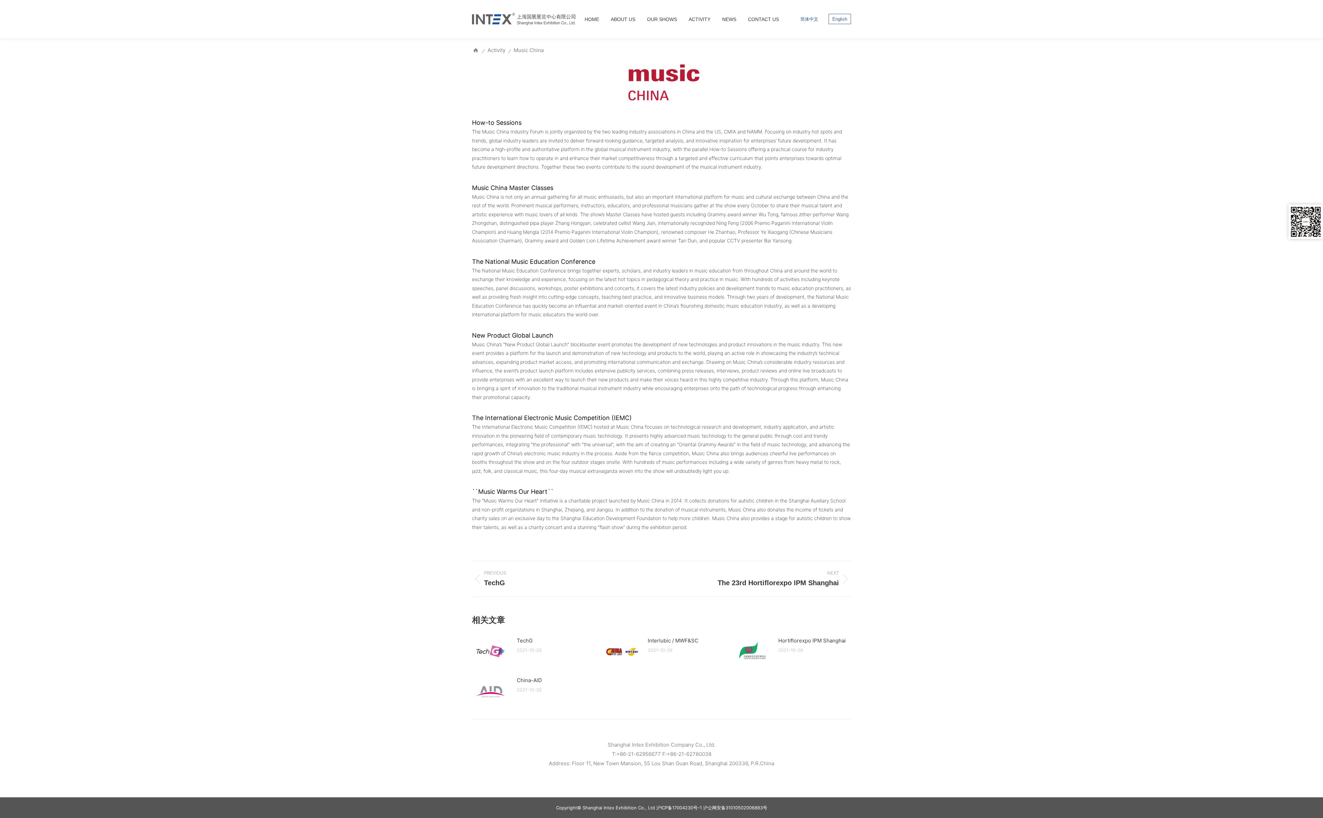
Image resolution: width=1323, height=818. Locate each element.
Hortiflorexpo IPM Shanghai (812, 640)
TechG (525, 640)
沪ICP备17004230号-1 (679, 807)
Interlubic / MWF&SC (673, 640)
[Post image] (491, 652)
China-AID (529, 680)
